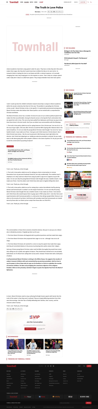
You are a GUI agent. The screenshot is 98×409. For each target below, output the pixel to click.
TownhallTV (9, 385)
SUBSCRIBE (82, 2)
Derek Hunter (37, 376)
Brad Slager (37, 381)
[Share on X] (49, 12)
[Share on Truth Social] (51, 12)
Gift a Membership (80, 376)
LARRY (50, 374)
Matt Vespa (10, 355)
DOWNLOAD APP (67, 2)
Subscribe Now (41, 328)
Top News (8, 374)
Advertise (64, 376)
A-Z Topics (23, 371)
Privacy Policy (15, 407)
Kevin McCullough (38, 378)
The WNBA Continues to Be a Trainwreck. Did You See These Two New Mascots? (34, 352)
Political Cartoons (10, 383)
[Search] (88, 2)
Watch (8, 381)
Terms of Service (9, 407)
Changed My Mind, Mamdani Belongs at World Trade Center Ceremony (77, 189)
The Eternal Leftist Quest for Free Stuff (75, 64)
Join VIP (89, 366)
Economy (22, 381)
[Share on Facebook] (54, 12)
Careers (64, 378)
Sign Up (88, 402)
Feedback (21, 407)
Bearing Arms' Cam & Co (53, 381)
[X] (45, 366)
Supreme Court (23, 387)
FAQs (84, 366)
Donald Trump (23, 378)
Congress (22, 376)
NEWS (21, 2)
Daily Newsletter (80, 378)
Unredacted (51, 378)
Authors (8, 387)
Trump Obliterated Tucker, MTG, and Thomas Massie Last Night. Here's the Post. (15, 352)
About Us (64, 374)
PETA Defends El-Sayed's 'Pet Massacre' (75, 58)
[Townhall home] (11, 366)
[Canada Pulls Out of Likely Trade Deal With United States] (68, 96)
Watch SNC (79, 381)
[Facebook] (51, 366)
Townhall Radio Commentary (54, 383)
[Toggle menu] (7, 2)
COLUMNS (26, 2)
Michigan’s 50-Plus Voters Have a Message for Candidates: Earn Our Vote (77, 52)
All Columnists (37, 387)
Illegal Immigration (24, 385)
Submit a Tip (65, 381)
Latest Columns (9, 378)
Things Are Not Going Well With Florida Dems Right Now (53, 351)
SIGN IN (75, 2)
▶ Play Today (70, 132)
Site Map (33, 407)
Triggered (50, 376)
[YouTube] (53, 366)
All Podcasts (51, 385)
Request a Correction (27, 407)
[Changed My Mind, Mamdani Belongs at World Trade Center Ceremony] (77, 179)
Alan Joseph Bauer (38, 383)
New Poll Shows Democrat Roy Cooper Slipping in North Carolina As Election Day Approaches (82, 113)
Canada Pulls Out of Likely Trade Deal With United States (82, 94)
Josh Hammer (37, 385)
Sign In (79, 366)
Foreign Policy (23, 383)
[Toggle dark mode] (91, 2)
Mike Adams (37, 12)
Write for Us (65, 383)
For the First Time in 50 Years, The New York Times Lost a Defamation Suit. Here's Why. (82, 104)
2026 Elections (23, 374)
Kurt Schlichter (37, 374)
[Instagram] (48, 366)
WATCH (31, 2)
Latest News (9, 376)
